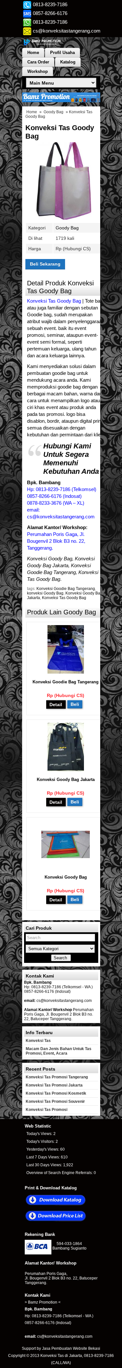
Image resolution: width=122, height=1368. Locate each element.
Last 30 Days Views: (44, 1165)
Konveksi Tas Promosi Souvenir (55, 1101)
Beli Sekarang (45, 264)
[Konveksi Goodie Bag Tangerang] (65, 672)
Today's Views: (39, 1133)
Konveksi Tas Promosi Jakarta (54, 1085)
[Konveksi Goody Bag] (65, 856)
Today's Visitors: (41, 1141)
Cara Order (38, 62)
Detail (55, 704)
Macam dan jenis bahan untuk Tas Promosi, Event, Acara (58, 1051)
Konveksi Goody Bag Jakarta (66, 779)
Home (33, 52)
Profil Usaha (62, 52)
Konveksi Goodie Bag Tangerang (65, 588)
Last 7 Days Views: (43, 1157)
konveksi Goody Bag (45, 593)
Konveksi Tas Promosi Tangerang (57, 1077)
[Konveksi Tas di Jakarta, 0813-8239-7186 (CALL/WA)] (61, 45)
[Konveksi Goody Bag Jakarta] (65, 769)
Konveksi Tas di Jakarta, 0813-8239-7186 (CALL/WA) (77, 1359)
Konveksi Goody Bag (66, 877)
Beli (75, 704)
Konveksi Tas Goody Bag (64, 597)
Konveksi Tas (38, 1040)
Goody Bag (53, 112)
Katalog (67, 62)
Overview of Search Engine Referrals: (60, 1172)
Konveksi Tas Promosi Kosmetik (56, 1093)
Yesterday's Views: (43, 1149)
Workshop (37, 71)
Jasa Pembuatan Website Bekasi (71, 1348)
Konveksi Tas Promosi (46, 1109)
